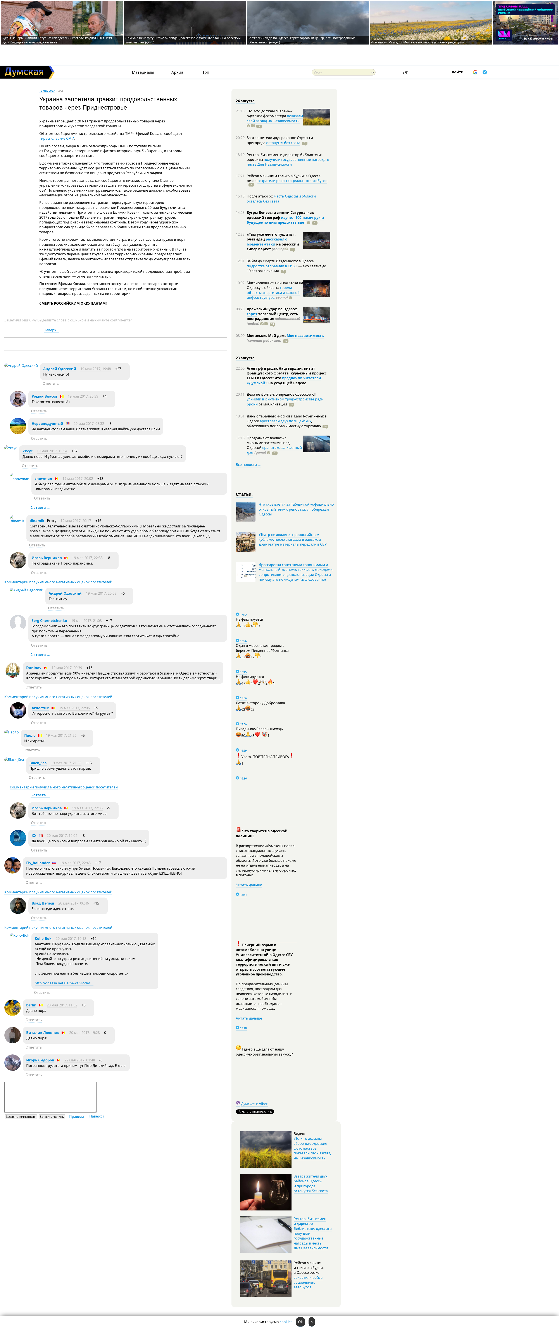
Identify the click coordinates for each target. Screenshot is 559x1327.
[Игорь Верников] (18, 567)
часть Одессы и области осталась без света (281, 198)
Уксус (27, 451)
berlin (31, 1005)
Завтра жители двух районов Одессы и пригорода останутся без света (311, 1183)
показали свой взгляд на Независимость (275, 118)
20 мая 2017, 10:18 (71, 938)
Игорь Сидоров (40, 1060)
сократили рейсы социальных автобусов (292, 180)
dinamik (37, 520)
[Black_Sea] (14, 759)
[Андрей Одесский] (21, 365)
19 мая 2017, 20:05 (101, 593)
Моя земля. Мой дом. (267, 335)
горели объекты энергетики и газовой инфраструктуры (273, 292)
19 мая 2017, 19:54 (52, 451)
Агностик (40, 708)
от (272, 404)
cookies (286, 1321)
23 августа (245, 357)
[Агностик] (18, 717)
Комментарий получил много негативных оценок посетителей (58, 582)
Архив (177, 72)
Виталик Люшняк (42, 1032)
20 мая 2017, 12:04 (62, 835)
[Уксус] (10, 447)
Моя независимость (305, 335)
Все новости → (248, 464)
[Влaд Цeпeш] (18, 912)
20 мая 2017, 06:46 (73, 903)
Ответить (51, 383)
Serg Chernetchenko (49, 620)
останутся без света (283, 142)
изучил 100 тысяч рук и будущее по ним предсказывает (285, 220)
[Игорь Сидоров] (12, 1069)
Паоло (30, 735)
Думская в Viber (254, 1103)
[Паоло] (11, 732)
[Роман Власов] (18, 405)
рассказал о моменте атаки (267, 241)
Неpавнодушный (47, 423)
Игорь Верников (47, 557)
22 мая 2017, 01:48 (79, 1060)
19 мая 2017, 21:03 (86, 620)
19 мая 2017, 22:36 (87, 808)
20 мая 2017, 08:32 (89, 423)
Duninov (33, 667)
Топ (205, 72)
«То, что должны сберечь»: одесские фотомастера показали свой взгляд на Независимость (312, 1148)
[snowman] (19, 478)
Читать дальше (249, 884)
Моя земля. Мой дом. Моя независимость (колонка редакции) (417, 42)
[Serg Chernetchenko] (18, 630)
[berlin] (12, 1014)
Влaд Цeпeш (43, 903)
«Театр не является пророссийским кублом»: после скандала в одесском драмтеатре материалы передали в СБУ (293, 539)
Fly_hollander (38, 862)
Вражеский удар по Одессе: (272, 309)
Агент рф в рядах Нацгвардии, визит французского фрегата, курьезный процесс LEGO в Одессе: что (286, 373)
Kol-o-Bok (43, 938)
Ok (300, 1321)
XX (34, 835)
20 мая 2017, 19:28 (84, 1032)
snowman (43, 478)
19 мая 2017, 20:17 (75, 520)
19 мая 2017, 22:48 (75, 862)
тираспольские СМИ (56, 138)
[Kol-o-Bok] (19, 935)
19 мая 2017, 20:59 (83, 396)
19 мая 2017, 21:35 (66, 762)
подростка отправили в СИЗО (272, 266)
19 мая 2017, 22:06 (74, 708)
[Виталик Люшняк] (12, 1042)
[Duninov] (12, 677)
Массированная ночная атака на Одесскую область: (275, 285)
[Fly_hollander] (12, 872)
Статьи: (244, 494)
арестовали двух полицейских (285, 421)
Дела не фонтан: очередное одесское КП (281, 394)
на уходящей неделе (286, 383)
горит (252, 313)
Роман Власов (44, 396)
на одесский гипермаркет (273, 246)
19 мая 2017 (47, 91)
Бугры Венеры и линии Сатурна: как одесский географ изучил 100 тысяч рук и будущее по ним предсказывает (57, 40)
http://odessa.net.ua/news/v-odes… (64, 983)
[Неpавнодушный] (18, 433)
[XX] (18, 845)
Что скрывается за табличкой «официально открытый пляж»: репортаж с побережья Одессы (296, 509)
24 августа (245, 100)
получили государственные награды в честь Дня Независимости (288, 162)
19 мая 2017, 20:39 (67, 667)
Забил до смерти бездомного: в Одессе (280, 261)
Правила (76, 1116)
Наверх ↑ (51, 330)
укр (405, 71)
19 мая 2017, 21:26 (61, 735)
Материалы (143, 72)
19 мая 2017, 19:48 (95, 368)
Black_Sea (38, 762)
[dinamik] (17, 520)
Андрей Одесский (59, 368)
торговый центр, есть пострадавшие (273, 318)
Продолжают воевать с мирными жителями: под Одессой (268, 443)
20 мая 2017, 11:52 (62, 1005)
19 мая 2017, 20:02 (77, 478)
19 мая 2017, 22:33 (87, 557)
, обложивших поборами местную (284, 423)
